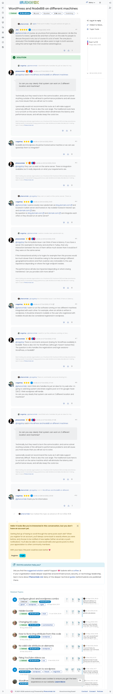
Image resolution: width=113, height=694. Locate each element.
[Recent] (3, 13)
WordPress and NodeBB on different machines (49, 75)
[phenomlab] (84, 598)
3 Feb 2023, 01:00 (53, 660)
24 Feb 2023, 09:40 (26, 651)
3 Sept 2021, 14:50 (44, 30)
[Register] (110, 8)
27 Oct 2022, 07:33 (49, 339)
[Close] (77, 526)
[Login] (110, 3)
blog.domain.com (63, 205)
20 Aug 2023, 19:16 (91, 622)
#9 (76, 420)
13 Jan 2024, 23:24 (55, 614)
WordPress (25, 13)
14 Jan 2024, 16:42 (91, 611)
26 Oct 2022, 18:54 (46, 142)
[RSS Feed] (77, 13)
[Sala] (15, 612)
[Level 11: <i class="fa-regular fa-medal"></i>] (27, 163)
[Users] (3, 33)
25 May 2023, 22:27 (26, 640)
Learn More (60, 682)
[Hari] (15, 599)
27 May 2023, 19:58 (92, 634)
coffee (76, 570)
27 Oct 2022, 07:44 (46, 383)
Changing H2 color (28, 621)
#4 (76, 201)
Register (14, 555)
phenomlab (24, 24)
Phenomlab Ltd (28, 125)
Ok (80, 680)
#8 (76, 383)
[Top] (3, 23)
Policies (100, 691)
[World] (3, 47)
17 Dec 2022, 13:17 (91, 669)
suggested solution (35, 570)
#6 (76, 304)
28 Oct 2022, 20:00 (46, 496)
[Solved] (3, 42)
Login (22, 555)
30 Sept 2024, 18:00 (92, 599)
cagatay (23, 66)
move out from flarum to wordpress (37, 668)
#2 (76, 141)
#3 (76, 163)
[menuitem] (110, 3)
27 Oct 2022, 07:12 (46, 304)
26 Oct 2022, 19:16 (49, 239)
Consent (92, 691)
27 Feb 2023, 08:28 (92, 646)
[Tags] (3, 28)
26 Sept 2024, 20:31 (53, 604)
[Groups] (3, 37)
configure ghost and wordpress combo (39, 598)
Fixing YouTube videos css (32, 657)
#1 (76, 29)
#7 (76, 338)
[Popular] (3, 18)
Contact (85, 691)
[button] (3, 8)
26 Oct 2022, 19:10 (46, 202)
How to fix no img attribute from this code (40, 633)
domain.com (24, 210)
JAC (17, 30)
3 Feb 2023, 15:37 (91, 658)
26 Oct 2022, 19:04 (49, 163)
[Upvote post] (69, 50)
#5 (76, 239)
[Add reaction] (64, 50)
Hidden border (26, 610)
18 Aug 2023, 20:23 (26, 628)
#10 (75, 495)
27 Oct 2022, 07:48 (46, 71)
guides (72, 577)
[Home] (3, 3)
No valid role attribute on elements (36, 645)
